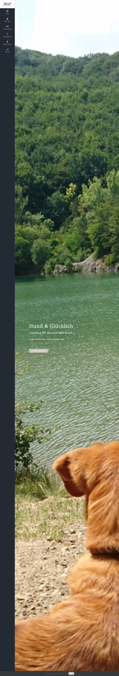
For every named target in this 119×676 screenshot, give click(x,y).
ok (71, 673)
